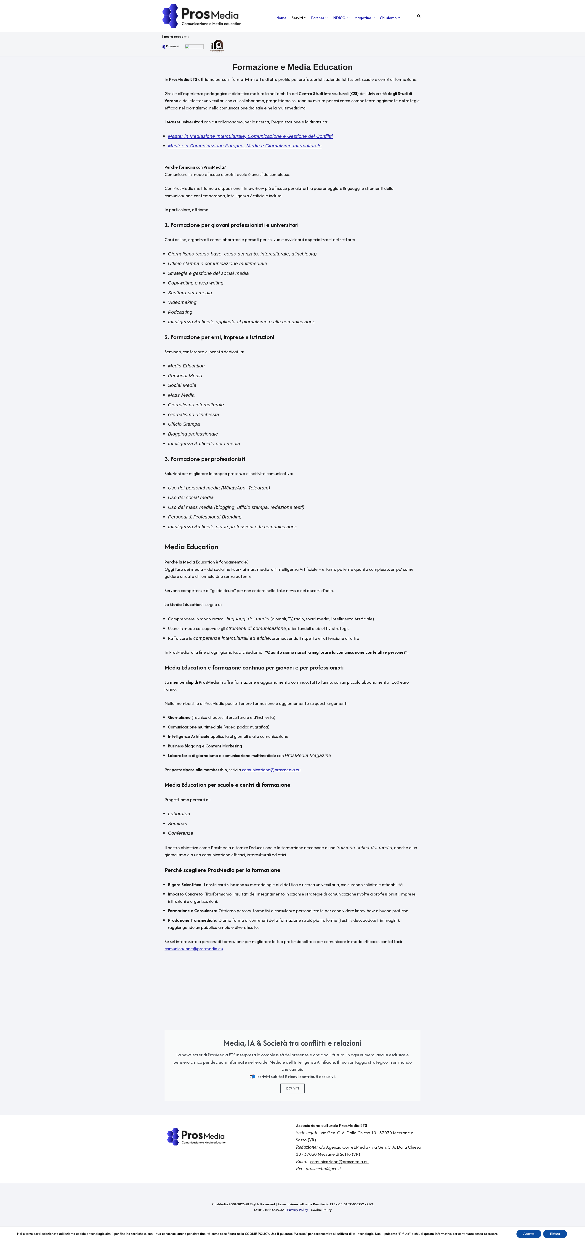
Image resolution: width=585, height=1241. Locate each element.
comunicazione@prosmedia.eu (339, 1161)
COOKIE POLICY (257, 1234)
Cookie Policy (321, 1209)
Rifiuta (555, 1234)
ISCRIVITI (292, 1088)
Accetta (528, 1234)
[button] (305, 18)
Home (282, 18)
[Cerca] (418, 16)
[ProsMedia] (202, 16)
